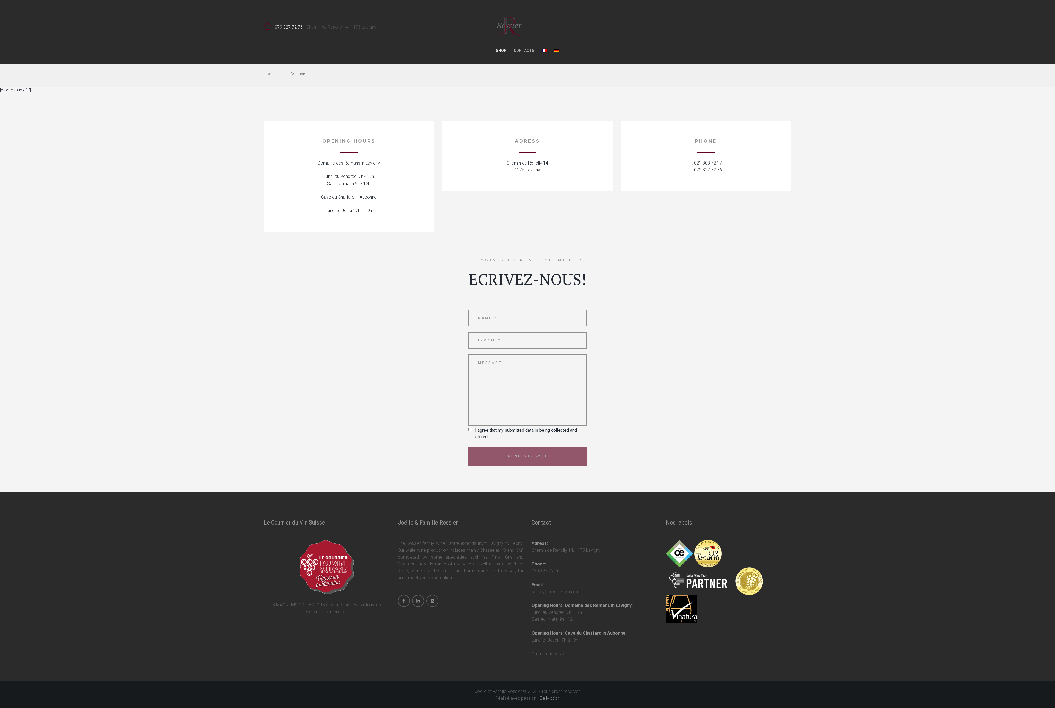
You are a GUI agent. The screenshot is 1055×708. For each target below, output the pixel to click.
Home (269, 74)
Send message (528, 456)
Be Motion (550, 698)
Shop (501, 50)
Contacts (524, 50)
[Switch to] (544, 52)
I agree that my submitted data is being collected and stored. (526, 433)
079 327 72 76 (289, 27)
